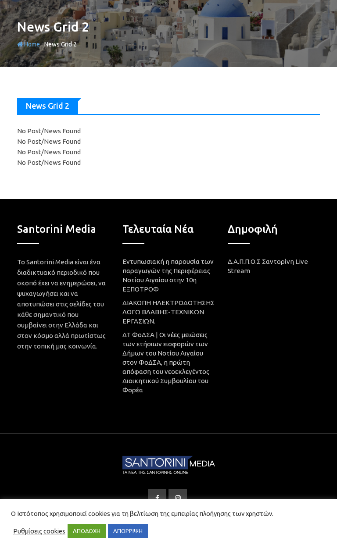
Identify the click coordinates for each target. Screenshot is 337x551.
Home (31, 44)
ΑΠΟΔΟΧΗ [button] (86, 531)
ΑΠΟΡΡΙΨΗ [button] (128, 531)
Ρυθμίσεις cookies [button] (39, 531)
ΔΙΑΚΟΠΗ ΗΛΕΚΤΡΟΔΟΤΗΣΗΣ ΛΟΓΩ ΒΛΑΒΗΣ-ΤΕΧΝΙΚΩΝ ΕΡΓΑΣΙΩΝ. (168, 312)
